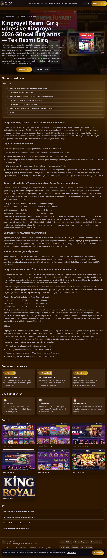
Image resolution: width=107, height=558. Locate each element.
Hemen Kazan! (99, 3)
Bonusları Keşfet (42, 69)
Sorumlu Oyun (96, 542)
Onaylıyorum (98, 552)
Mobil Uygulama (62, 3)
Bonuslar (40, 3)
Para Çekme (73, 3)
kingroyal (32, 3)
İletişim (75, 547)
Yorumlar (52, 3)
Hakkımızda (65, 547)
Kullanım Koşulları (81, 542)
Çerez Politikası (66, 542)
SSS (46, 3)
